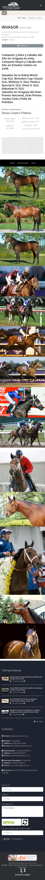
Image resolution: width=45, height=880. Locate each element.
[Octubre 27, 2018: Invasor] (22, 281)
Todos (12, 163)
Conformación (22, 163)
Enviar (7, 839)
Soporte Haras (22, 875)
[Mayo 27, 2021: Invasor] (22, 183)
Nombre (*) (6, 785)
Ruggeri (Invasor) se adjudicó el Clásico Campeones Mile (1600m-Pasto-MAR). (25, 711)
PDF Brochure (23, 46)
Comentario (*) (7, 804)
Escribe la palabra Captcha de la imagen (16, 829)
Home (23, 18)
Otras (33, 163)
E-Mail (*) (5, 795)
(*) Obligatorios (17, 839)
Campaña (22, 145)
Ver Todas (39, 721)
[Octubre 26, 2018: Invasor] (22, 216)
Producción (22, 150)
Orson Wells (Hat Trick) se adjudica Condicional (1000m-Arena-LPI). (23, 700)
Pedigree (22, 140)
